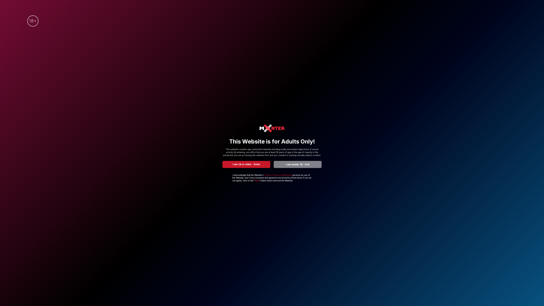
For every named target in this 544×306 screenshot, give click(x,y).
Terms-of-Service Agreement (278, 175)
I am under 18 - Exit (298, 164)
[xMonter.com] (272, 128)
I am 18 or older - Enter (246, 164)
